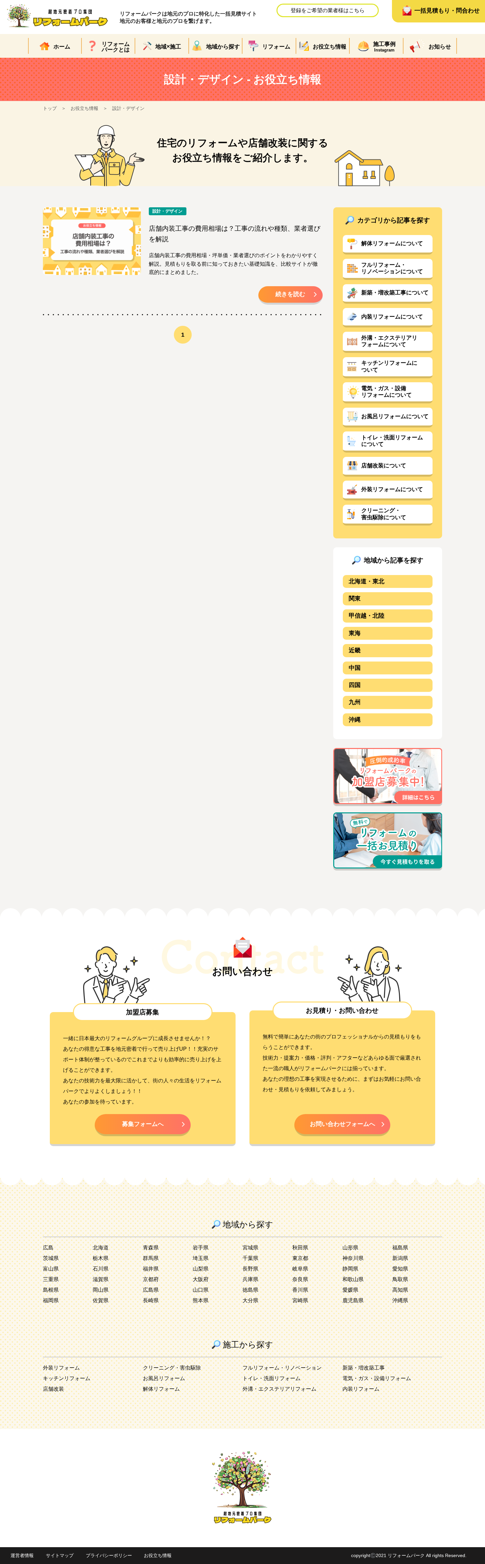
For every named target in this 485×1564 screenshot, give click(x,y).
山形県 (350, 1247)
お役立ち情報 (84, 108)
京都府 (151, 1279)
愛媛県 (350, 1290)
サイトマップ (60, 1555)
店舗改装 (53, 1389)
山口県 (201, 1290)
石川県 (101, 1269)
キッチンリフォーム (66, 1378)
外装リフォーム (61, 1368)
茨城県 (51, 1258)
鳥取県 (400, 1279)
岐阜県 (300, 1269)
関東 (355, 598)
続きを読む (290, 294)
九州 (355, 702)
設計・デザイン (128, 108)
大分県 (250, 1300)
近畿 (355, 650)
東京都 (300, 1258)
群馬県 (151, 1258)
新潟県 (400, 1258)
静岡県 (350, 1269)
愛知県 (400, 1269)
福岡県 (51, 1300)
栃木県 (101, 1258)
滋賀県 (101, 1279)
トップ (50, 108)
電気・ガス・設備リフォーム (376, 1378)
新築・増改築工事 (363, 1368)
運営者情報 (22, 1555)
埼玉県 (201, 1258)
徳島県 (250, 1290)
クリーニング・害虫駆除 (172, 1368)
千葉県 (250, 1258)
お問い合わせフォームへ (342, 1124)
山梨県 (201, 1269)
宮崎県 (300, 1300)
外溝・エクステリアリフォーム (279, 1389)
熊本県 (201, 1300)
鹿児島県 (353, 1300)
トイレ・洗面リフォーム (271, 1378)
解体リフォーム (161, 1389)
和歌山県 (353, 1279)
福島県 (400, 1247)
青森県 (151, 1247)
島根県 (51, 1290)
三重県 (51, 1279)
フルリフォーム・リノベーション (282, 1368)
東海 (355, 633)
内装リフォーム (360, 1389)
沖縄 (355, 719)
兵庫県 (250, 1279)
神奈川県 (353, 1258)
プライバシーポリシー (109, 1555)
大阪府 (201, 1279)
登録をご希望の (328, 10)
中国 (355, 667)
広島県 (151, 1290)
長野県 (250, 1269)
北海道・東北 (366, 581)
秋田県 (300, 1247)
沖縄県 (400, 1300)
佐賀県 (101, 1300)
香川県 (300, 1290)
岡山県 (101, 1290)
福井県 (151, 1269)
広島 (48, 1247)
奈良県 (300, 1279)
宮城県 (250, 1247)
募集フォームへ (143, 1124)
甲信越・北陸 (366, 615)
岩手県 (201, 1247)
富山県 (51, 1269)
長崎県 (151, 1300)
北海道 (101, 1247)
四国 (355, 685)
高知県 (400, 1290)
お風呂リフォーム (164, 1378)
